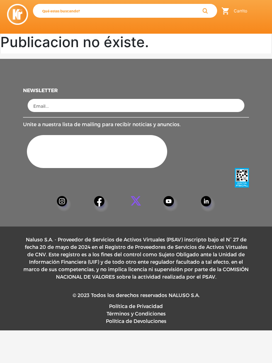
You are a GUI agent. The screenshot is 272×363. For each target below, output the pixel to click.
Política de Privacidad (136, 306)
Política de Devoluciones (136, 321)
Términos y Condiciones (136, 314)
